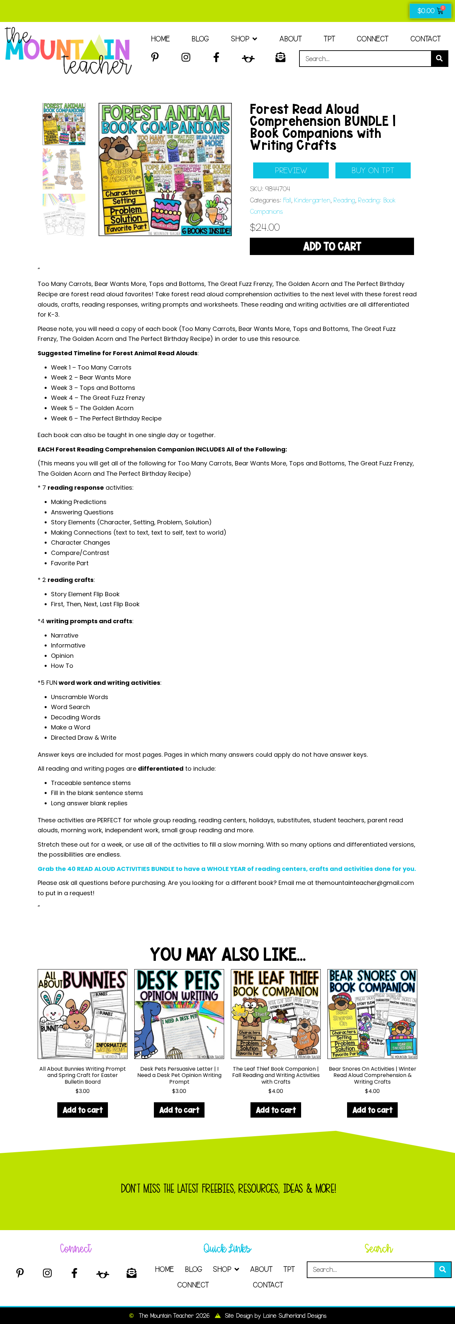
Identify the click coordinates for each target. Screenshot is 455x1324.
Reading (344, 200)
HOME (160, 38)
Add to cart (332, 246)
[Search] (439, 58)
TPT (329, 38)
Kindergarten (312, 200)
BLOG (200, 38)
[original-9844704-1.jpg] (165, 169)
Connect (372, 38)
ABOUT (290, 38)
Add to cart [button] (83, 1110)
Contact (425, 38)
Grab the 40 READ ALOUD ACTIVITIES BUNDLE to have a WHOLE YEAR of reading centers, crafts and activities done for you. (227, 869)
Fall (287, 200)
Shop (240, 38)
